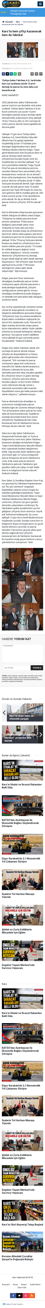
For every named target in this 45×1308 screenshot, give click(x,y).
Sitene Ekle (22, 1288)
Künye (15, 1285)
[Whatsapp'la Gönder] (15, 74)
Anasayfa (9, 22)
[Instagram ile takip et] (25, 1295)
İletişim (24, 1285)
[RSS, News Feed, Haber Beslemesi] (32, 1295)
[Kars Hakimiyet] (11, 4)
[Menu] (40, 4)
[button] (32, 74)
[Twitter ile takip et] (19, 1295)
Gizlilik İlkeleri (35, 1285)
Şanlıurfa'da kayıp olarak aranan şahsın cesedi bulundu (27, 12)
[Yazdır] (19, 74)
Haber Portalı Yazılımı (14, 1304)
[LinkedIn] (11, 74)
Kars (18, 22)
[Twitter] (7, 74)
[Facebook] (3, 74)
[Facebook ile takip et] (13, 1295)
